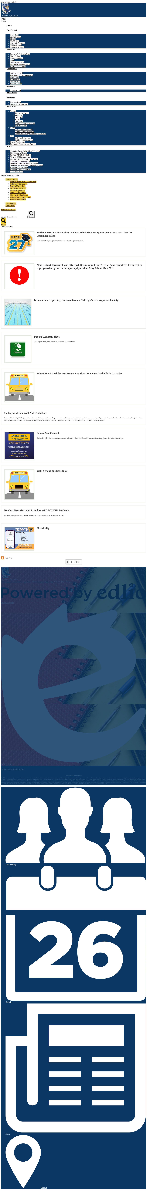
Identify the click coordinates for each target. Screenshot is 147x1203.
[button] (12, 31)
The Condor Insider (17, 62)
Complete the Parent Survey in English (24, 163)
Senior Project (15, 79)
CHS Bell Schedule (17, 47)
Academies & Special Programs (21, 75)
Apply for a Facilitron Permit (20, 169)
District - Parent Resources (24, 132)
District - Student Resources (25, 123)
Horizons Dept (15, 102)
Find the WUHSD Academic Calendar (24, 159)
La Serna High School (18, 188)
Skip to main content (8, 2)
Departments (14, 77)
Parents (12, 128)
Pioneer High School (17, 191)
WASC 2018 (14, 41)
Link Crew (19, 121)
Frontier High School (17, 186)
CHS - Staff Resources (23, 138)
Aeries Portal (10, 206)
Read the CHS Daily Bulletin (20, 155)
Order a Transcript (16, 172)
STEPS (17, 119)
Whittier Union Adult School (20, 197)
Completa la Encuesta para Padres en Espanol (26, 165)
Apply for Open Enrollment (20, 161)
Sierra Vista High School (19, 195)
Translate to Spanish (8, 210)
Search (3, 217)
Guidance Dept (15, 90)
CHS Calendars (15, 45)
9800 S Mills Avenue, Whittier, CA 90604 (16, 582)
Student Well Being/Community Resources (30, 134)
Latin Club (19, 117)
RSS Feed (8, 558)
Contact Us (74, 582)
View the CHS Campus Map (20, 157)
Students (13, 111)
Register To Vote (21, 125)
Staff (12, 136)
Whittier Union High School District (23, 182)
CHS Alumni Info (16, 58)
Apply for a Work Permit (19, 167)
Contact (44, 1188)
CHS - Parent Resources (23, 130)
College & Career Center (19, 104)
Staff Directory (15, 37)
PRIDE (13, 39)
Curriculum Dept (16, 73)
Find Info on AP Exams (18, 153)
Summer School (16, 84)
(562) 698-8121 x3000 (45, 582)
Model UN (19, 115)
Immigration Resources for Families (23, 144)
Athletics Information (17, 66)
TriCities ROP (15, 82)
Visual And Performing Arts (20, 64)
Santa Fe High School (18, 193)
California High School (18, 184)
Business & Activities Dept (20, 54)
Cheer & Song (15, 56)
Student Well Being (22, 113)
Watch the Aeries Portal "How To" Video (25, 151)
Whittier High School (18, 199)
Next (76, 562)
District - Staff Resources (24, 140)
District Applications (17, 142)
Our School (14, 35)
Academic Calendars (17, 43)
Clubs (12, 60)
